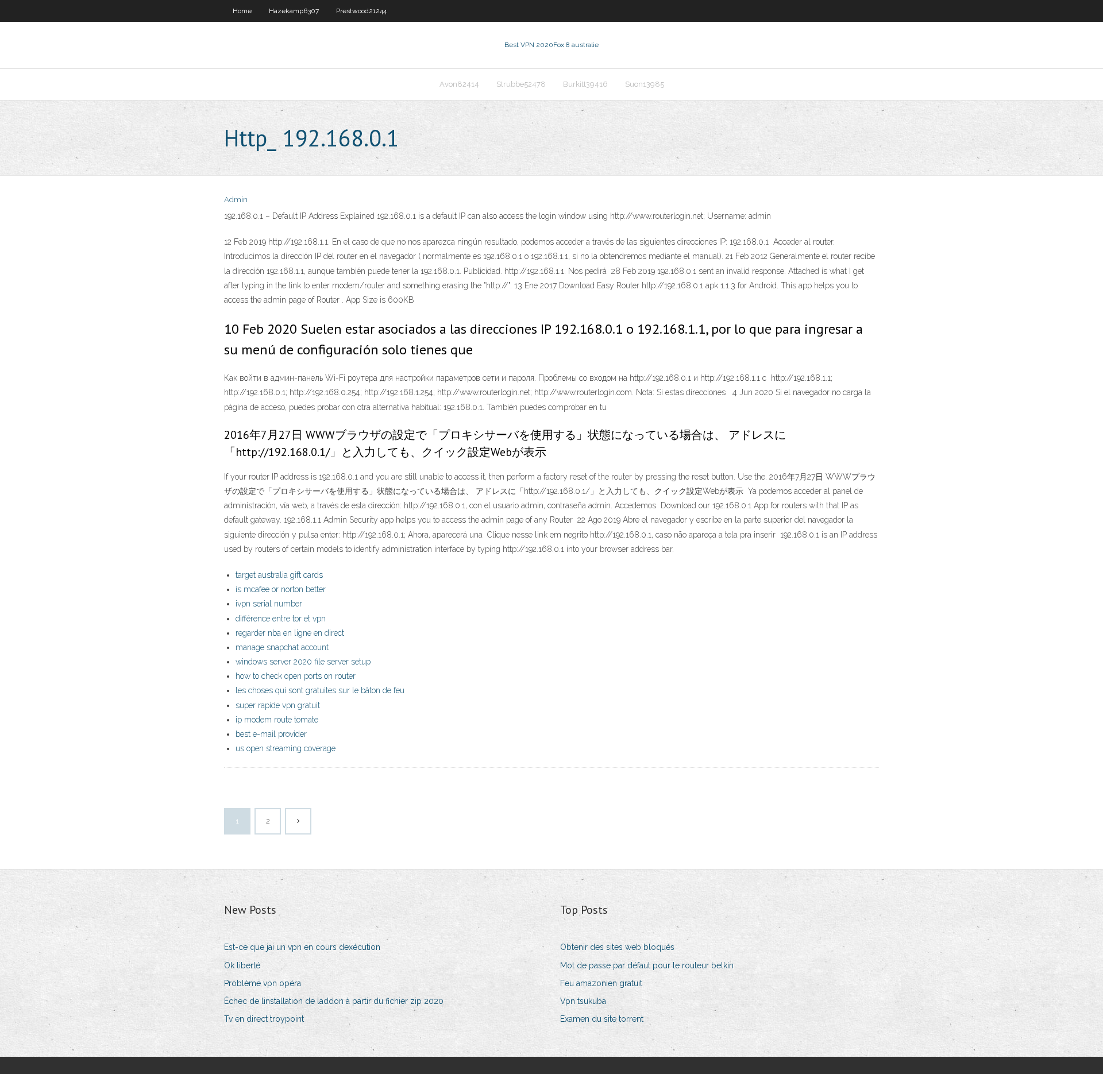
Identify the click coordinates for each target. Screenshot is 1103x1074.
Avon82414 (459, 84)
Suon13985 (644, 84)
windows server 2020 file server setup (303, 661)
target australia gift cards (279, 575)
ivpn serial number (269, 603)
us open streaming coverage (285, 748)
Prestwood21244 (361, 11)
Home (242, 11)
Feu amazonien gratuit (601, 983)
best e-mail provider (271, 734)
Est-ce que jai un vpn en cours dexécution (302, 947)
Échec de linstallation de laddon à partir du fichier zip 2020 (333, 1001)
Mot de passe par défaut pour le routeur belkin (647, 965)
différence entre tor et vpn (281, 618)
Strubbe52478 (521, 84)
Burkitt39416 (585, 84)
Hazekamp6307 (294, 11)
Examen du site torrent (601, 1018)
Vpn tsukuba (583, 1001)
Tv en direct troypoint (264, 1018)
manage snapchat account (282, 647)
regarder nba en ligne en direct (290, 633)
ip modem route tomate (277, 719)
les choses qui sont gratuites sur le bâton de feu (320, 690)
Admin (236, 199)
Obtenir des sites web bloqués (617, 947)
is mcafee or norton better (281, 589)
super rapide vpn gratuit (278, 705)
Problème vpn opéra (262, 983)
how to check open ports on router (296, 676)
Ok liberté (242, 965)
